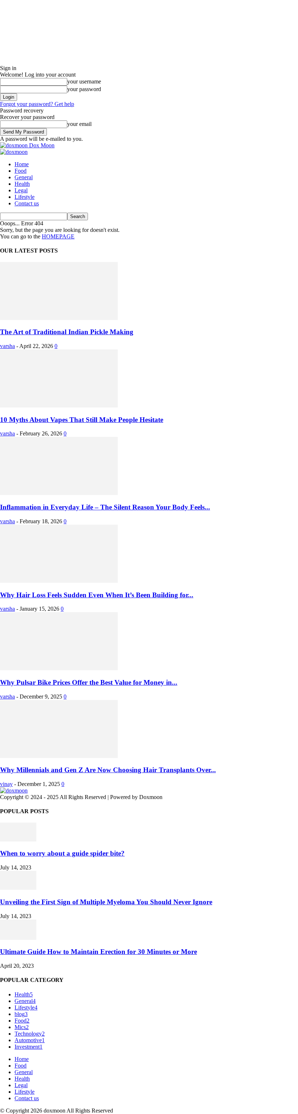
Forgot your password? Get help (37, 104)
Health (22, 184)
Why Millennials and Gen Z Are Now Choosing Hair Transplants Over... (108, 770)
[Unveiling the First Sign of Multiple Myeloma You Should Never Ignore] (18, 888)
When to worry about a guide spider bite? (62, 853)
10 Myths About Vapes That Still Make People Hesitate (81, 419)
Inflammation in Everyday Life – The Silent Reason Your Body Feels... (105, 507)
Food (21, 171)
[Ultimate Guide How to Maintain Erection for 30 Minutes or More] (18, 938)
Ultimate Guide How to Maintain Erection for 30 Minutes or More (98, 951)
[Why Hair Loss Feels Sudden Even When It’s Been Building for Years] (59, 581)
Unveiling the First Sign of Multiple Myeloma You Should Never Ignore (106, 902)
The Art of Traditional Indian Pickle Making (66, 332)
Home (22, 164)
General (24, 177)
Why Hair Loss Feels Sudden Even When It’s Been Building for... (96, 595)
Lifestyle (25, 197)
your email (79, 124)
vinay (6, 784)
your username (84, 81)
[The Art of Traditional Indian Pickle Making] (59, 318)
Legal (21, 190)
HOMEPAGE (58, 236)
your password (84, 89)
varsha (7, 346)
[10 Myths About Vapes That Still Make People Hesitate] (59, 405)
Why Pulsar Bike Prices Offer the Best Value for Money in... (88, 682)
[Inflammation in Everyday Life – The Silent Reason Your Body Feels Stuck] (59, 493)
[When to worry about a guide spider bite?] (18, 839)
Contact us (27, 203)
